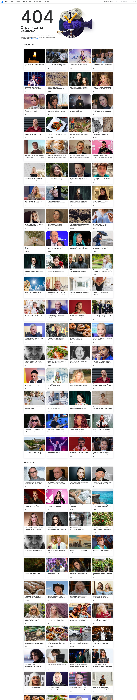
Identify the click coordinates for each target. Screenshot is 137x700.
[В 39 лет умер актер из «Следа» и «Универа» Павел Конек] (80, 173)
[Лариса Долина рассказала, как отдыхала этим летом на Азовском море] (34, 424)
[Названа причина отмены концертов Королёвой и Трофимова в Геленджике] (57, 591)
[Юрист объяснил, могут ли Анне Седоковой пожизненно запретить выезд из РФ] (34, 219)
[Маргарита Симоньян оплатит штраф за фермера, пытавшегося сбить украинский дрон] (102, 356)
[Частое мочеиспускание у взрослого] (102, 287)
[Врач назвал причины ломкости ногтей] (34, 242)
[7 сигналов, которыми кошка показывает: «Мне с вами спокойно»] (34, 539)
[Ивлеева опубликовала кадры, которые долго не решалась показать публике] (57, 265)
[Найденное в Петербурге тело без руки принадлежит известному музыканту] (34, 637)
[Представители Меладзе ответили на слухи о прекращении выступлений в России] (57, 493)
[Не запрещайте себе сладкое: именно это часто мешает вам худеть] (80, 493)
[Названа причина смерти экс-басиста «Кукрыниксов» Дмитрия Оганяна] (34, 356)
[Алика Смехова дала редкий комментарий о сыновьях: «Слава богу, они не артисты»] (80, 402)
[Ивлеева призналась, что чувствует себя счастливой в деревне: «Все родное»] (80, 379)
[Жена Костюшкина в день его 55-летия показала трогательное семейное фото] (34, 493)
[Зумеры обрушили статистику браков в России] (34, 402)
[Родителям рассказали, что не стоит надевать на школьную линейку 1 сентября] (34, 310)
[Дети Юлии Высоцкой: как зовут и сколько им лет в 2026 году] (34, 614)
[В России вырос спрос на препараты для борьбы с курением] (102, 219)
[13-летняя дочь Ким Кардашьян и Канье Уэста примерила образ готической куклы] (80, 242)
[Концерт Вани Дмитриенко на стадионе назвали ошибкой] (57, 333)
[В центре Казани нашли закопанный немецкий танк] (102, 128)
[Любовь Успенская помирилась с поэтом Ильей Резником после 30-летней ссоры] (34, 516)
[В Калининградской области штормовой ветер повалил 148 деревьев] (34, 447)
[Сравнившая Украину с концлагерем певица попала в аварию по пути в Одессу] (57, 660)
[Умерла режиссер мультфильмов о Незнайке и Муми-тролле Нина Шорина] (34, 151)
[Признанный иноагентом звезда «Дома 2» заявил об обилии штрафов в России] (102, 173)
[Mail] (2, 1)
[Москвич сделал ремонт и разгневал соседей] (102, 493)
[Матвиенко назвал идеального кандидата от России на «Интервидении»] (57, 310)
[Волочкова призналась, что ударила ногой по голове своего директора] (34, 128)
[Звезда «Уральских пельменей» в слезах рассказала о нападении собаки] (102, 105)
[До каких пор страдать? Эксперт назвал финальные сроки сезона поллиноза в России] (102, 265)
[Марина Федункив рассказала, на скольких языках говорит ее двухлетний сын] (102, 637)
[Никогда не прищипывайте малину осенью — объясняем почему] (102, 614)
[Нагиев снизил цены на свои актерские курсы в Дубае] (34, 379)
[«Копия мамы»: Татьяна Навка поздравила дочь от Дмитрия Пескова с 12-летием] (80, 196)
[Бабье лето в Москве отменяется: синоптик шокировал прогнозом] (80, 614)
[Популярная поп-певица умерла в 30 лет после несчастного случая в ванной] (34, 59)
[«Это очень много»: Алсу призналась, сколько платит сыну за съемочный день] (102, 151)
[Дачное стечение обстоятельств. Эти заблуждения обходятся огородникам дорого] (80, 128)
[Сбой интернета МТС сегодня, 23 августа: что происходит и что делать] (102, 470)
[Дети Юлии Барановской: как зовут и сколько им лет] (34, 105)
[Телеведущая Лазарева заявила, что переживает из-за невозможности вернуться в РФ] (57, 379)
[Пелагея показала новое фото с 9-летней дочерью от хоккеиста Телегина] (102, 82)
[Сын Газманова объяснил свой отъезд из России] (80, 568)
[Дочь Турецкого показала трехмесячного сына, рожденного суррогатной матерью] (102, 196)
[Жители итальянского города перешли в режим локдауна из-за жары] (34, 287)
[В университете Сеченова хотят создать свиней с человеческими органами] (34, 682)
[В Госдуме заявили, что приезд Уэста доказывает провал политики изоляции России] (80, 265)
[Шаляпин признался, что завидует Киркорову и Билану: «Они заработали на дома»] (57, 105)
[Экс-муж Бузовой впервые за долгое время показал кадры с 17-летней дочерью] (80, 151)
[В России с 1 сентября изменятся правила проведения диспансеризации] (57, 402)
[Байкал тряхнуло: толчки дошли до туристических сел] (57, 516)
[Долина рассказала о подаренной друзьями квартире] (102, 333)
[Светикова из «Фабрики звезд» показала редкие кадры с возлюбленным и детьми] (80, 660)
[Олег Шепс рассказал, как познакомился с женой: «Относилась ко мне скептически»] (102, 516)
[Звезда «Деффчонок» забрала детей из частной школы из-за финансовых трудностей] (102, 424)
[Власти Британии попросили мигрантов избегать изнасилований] (80, 637)
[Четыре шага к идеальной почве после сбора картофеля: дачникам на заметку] (80, 219)
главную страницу (36, 38)
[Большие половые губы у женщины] (80, 591)
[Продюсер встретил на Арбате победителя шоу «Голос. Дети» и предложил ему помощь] (80, 447)
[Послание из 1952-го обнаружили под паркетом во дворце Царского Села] (57, 82)
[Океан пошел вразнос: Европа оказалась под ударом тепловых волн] (102, 591)
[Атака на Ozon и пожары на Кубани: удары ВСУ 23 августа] (102, 539)
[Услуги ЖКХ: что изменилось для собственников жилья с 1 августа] (57, 59)
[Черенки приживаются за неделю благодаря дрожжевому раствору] (102, 660)
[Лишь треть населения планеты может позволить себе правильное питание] (57, 356)
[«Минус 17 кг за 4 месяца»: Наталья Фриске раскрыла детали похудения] (57, 470)
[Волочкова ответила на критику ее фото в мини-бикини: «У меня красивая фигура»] (102, 379)
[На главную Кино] (5, 1)
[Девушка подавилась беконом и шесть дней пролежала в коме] (80, 287)
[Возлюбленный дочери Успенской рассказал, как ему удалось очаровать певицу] (80, 539)
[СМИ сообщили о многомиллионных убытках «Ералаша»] (80, 516)
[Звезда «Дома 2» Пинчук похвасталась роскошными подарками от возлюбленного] (80, 424)
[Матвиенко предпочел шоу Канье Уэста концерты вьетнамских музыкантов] (80, 470)
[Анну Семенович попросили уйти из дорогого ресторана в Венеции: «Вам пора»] (34, 591)
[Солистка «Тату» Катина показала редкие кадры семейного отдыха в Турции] (80, 310)
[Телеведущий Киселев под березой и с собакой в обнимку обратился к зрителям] (57, 568)
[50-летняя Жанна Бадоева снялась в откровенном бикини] (57, 173)
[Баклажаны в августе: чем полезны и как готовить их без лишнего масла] (57, 128)
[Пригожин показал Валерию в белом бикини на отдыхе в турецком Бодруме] (34, 173)
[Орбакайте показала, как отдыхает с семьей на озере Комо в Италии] (57, 682)
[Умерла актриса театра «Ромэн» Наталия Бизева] (80, 356)
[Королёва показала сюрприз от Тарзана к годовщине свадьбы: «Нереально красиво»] (80, 82)
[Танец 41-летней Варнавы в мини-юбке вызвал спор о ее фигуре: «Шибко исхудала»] (102, 402)
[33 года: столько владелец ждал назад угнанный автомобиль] (34, 470)
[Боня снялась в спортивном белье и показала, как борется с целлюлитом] (102, 447)
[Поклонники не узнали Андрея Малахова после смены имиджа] (34, 265)
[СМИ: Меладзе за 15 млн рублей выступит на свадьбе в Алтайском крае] (34, 333)
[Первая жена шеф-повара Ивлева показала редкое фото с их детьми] (102, 568)
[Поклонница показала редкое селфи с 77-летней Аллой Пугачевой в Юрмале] (80, 682)
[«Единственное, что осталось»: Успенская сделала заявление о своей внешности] (34, 196)
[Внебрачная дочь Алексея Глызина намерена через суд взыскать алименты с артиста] (34, 82)
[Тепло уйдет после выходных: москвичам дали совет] (102, 242)
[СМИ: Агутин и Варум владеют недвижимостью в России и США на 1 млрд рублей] (57, 637)
